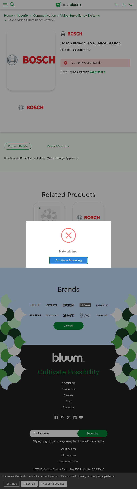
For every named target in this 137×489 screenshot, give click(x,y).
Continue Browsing (68, 260)
